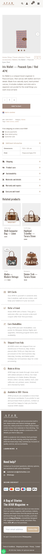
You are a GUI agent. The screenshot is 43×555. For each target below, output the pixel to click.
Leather (17, 121)
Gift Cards (12, 291)
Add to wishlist (10, 112)
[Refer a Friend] (5, 308)
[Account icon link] (27, 4)
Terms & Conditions (9, 546)
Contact (37, 546)
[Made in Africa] (5, 368)
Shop (10, 57)
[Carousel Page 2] (21, 50)
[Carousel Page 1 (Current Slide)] (18, 50)
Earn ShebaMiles (15, 324)
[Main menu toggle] (38, 3)
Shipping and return (22, 546)
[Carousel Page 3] (24, 50)
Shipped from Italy (16, 342)
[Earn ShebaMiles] (5, 324)
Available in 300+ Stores (18, 392)
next (37, 34)
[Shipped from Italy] (5, 342)
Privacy (32, 546)
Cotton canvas (10, 121)
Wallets (14, 60)
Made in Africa (14, 368)
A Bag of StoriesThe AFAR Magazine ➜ (16, 502)
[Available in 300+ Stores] (5, 392)
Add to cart (16, 106)
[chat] (3, 551)
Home (4, 57)
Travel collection (18, 57)
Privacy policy (27, 536)
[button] (22, 4)
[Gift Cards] (5, 292)
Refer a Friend (14, 308)
